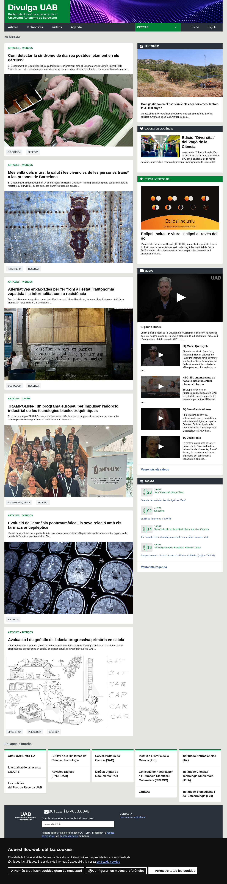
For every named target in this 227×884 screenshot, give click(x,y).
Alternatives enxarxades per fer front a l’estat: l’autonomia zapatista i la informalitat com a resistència (61, 291)
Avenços (27, 48)
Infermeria (14, 269)
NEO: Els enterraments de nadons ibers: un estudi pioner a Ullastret (199, 381)
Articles (13, 27)
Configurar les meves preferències (118, 870)
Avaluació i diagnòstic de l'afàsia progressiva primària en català (66, 640)
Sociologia (14, 386)
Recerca (33, 152)
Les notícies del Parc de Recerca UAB (25, 785)
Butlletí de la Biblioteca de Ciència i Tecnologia (69, 758)
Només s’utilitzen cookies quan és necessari (48, 870)
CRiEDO (144, 791)
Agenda (76, 27)
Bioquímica (14, 152)
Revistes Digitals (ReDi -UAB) (63, 773)
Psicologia (34, 732)
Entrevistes (35, 27)
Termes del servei (69, 836)
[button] (180, 297)
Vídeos (57, 27)
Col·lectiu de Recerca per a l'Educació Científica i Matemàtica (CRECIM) (156, 776)
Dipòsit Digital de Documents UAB (106, 773)
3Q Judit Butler (151, 327)
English (211, 27)
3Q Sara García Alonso (197, 409)
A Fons (26, 398)
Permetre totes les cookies (175, 870)
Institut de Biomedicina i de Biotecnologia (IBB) (198, 793)
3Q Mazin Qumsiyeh (195, 346)
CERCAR (143, 27)
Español (195, 27)
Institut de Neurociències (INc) (199, 758)
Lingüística (14, 732)
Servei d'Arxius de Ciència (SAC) (107, 758)
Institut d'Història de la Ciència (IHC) (154, 758)
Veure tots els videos (155, 469)
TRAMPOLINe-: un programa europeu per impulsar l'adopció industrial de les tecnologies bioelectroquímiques (63, 408)
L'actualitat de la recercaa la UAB (24, 769)
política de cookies (108, 861)
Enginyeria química (19, 502)
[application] (180, 298)
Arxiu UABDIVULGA (21, 755)
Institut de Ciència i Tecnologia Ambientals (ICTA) (197, 776)
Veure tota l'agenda (154, 567)
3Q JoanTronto (192, 437)
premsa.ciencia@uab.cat (132, 817)
